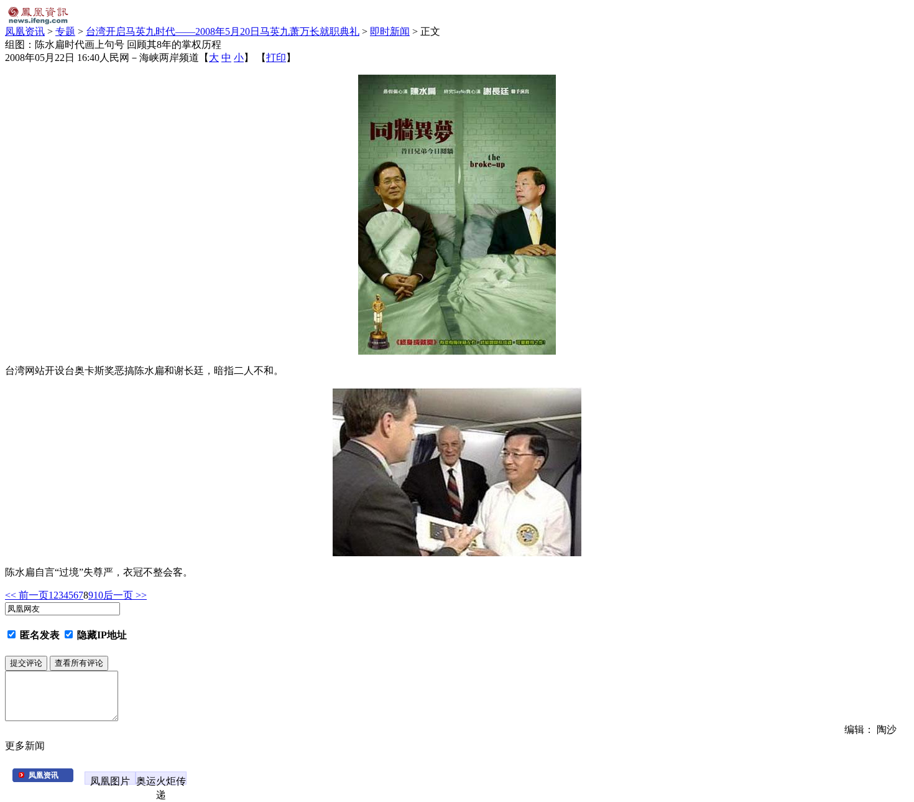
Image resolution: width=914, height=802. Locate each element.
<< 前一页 (26, 595)
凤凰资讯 (25, 31)
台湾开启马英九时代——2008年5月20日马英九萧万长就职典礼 (222, 31)
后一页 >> (125, 595)
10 (98, 595)
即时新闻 (390, 31)
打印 (276, 57)
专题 (65, 31)
